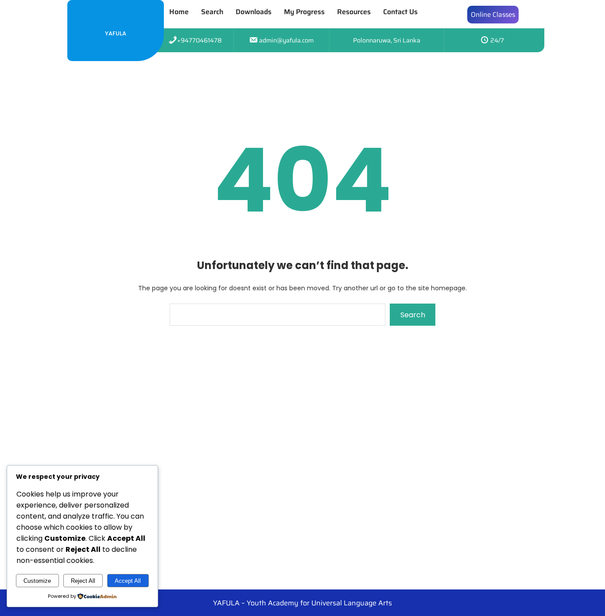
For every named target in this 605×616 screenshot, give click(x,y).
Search (412, 315)
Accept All (128, 581)
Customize (37, 581)
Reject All (83, 581)
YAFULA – (230, 602)
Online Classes (493, 14)
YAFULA (115, 33)
